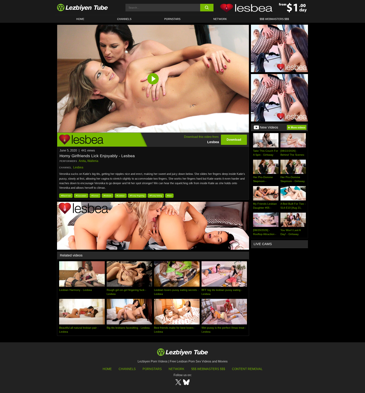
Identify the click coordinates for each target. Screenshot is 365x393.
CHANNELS (124, 19)
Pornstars (172, 19)
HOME (80, 19)
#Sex (169, 196)
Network (220, 19)
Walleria (92, 161)
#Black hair (66, 196)
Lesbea (78, 167)
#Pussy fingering (137, 196)
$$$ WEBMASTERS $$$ (274, 19)
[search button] (206, 7)
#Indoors (107, 196)
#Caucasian (81, 196)
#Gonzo (94, 196)
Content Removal (247, 369)
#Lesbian (121, 196)
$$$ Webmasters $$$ (208, 369)
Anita (82, 161)
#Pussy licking (156, 196)
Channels (127, 369)
